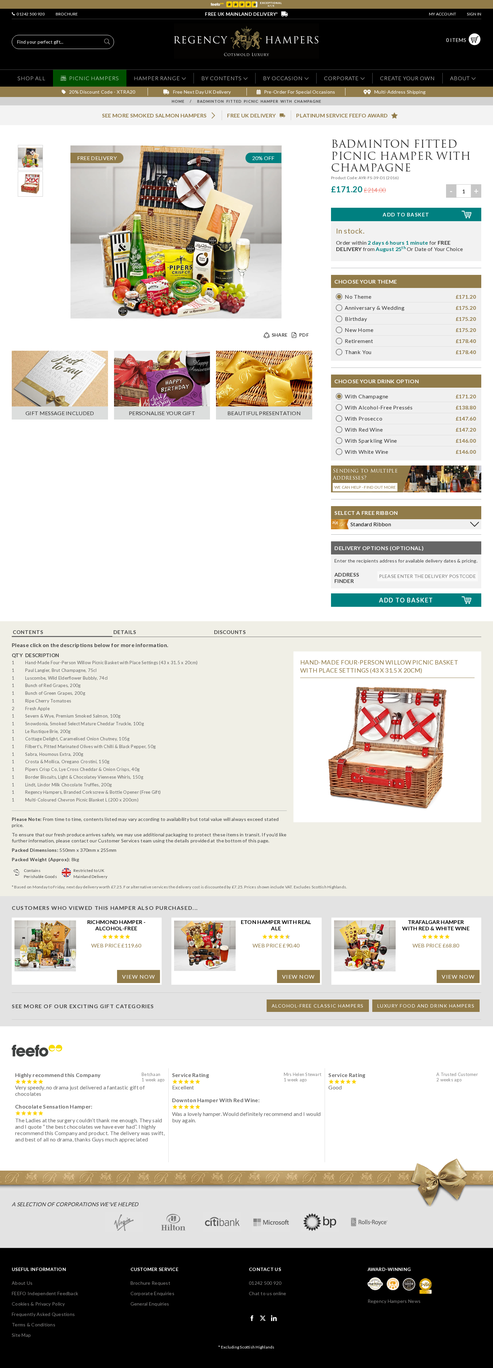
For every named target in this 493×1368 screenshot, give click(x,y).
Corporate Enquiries (152, 1293)
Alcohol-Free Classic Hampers (318, 1006)
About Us (22, 1283)
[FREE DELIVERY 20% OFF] (176, 318)
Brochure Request (150, 1283)
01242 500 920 (30, 13)
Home (178, 101)
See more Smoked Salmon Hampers (154, 115)
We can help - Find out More (365, 487)
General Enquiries (149, 1304)
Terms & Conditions (33, 1324)
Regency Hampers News (394, 1301)
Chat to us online (267, 1293)
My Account (442, 13)
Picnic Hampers (94, 78)
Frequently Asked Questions (43, 1314)
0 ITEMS (456, 40)
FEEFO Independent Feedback (45, 1293)
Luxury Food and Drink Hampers (426, 1006)
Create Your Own (407, 78)
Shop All (31, 78)
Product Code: (345, 177)
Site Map (21, 1335)
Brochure (67, 13)
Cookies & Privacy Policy (38, 1304)
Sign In (474, 13)
